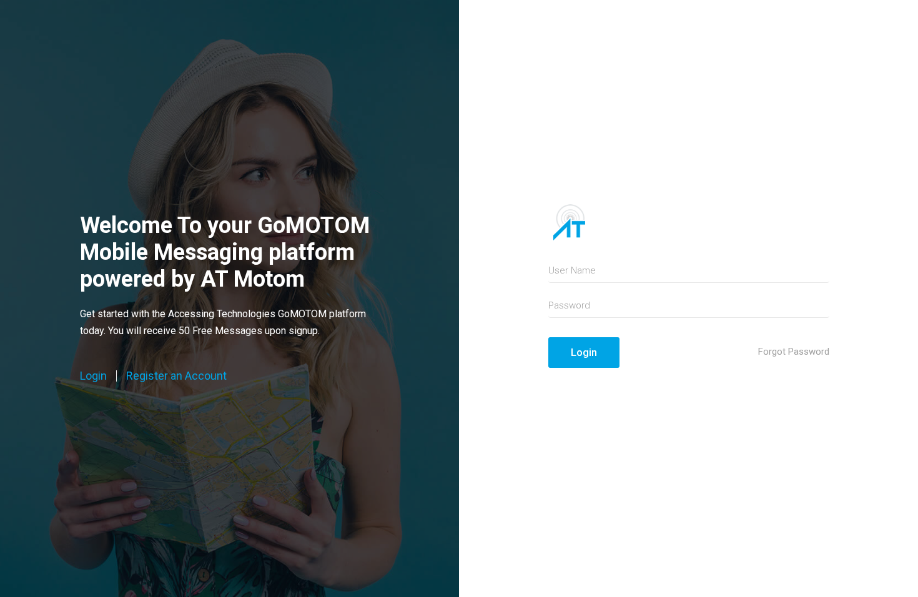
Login (93, 376)
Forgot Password (793, 351)
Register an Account (176, 376)
